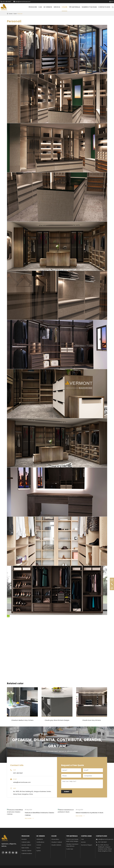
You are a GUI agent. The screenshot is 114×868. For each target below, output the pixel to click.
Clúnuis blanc (55, 839)
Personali (20, 14)
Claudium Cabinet (56, 842)
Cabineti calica (26, 842)
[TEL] (112, 584)
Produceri (33, 7)
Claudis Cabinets (56, 845)
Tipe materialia (74, 7)
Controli (38, 845)
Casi (40, 7)
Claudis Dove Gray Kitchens (91, 720)
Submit (66, 792)
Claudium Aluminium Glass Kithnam (72, 845)
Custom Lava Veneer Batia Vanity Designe (72, 840)
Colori (64, 7)
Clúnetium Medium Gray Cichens (22, 720)
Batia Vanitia (25, 848)
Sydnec (38, 851)
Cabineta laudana (27, 853)
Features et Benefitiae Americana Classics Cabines (39, 814)
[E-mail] (112, 580)
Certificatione (40, 842)
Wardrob (24, 839)
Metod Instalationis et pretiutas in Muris (89, 813)
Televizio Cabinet (26, 851)
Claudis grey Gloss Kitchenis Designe (57, 720)
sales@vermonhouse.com (22, 2)
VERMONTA (39, 839)
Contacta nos (104, 7)
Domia (10, 14)
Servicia (57, 7)
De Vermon (48, 7)
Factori (38, 848)
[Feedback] (112, 588)
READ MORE (29, 818)
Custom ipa (69, 849)
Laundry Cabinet (26, 845)
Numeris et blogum (89, 7)
